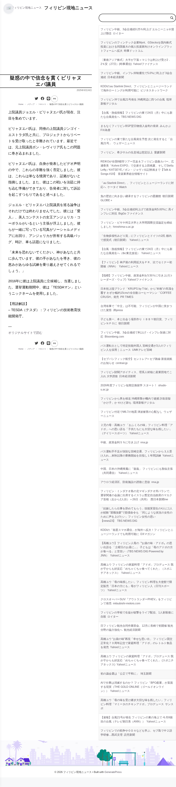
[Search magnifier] (171, 17)
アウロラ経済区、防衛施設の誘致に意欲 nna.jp (130, 482)
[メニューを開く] (8, 8)
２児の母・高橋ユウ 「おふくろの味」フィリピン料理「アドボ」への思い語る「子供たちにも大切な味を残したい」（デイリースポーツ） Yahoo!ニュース (137, 429)
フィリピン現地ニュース (68, 7)
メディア (31, 104)
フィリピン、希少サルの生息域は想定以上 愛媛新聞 (133, 152)
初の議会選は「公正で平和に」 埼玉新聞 (126, 673)
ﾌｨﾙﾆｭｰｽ (42, 104)
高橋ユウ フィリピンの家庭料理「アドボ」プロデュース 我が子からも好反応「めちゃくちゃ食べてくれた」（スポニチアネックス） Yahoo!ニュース (137, 568)
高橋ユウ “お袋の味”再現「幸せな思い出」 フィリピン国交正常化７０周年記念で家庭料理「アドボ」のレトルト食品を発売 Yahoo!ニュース (136, 643)
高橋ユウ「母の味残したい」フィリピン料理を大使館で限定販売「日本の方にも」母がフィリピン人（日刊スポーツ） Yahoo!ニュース (136, 586)
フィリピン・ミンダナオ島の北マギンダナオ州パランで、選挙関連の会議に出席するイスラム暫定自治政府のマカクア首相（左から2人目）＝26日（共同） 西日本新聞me (136, 495)
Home (20, 104)
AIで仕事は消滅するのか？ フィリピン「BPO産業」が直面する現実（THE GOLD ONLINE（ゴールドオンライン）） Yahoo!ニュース (137, 686)
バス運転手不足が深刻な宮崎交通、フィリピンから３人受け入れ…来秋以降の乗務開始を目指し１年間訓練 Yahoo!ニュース (137, 455)
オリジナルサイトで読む (25, 332)
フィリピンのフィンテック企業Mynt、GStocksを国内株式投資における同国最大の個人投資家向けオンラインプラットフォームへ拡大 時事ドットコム (136, 46)
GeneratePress (113, 772)
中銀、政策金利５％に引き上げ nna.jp (124, 442)
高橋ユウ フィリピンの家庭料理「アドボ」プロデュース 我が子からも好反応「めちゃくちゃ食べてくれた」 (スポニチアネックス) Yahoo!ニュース (137, 660)
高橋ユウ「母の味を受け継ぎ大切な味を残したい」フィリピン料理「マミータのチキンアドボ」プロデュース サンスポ (137, 704)
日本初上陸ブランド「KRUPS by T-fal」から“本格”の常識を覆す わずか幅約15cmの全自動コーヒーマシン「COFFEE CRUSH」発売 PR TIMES (137, 292)
